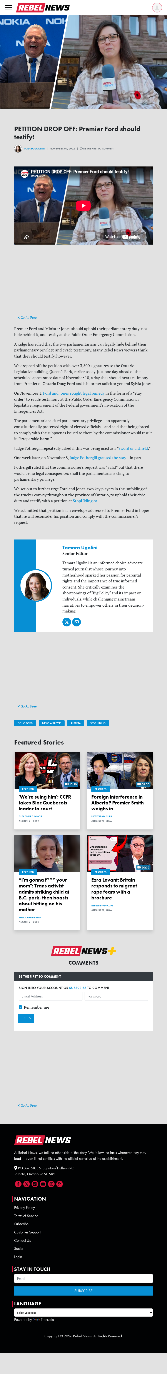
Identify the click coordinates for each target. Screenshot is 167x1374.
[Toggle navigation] (8, 7)
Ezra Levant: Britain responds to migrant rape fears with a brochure (114, 889)
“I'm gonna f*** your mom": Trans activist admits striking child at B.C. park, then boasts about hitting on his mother (44, 895)
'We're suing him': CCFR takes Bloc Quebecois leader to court (45, 803)
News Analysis (51, 723)
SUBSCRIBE (77, 988)
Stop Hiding (97, 723)
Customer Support (27, 1232)
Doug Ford (25, 723)
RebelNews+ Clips (102, 905)
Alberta (76, 723)
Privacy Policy (24, 1207)
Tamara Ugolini (34, 148)
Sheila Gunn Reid (30, 917)
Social (18, 1248)
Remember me (36, 1007)
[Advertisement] (83, 283)
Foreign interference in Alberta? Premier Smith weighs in (117, 803)
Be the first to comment (98, 148)
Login (18, 1256)
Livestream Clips (101, 816)
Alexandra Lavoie (30, 816)
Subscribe (21, 1223)
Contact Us (22, 1240)
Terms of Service (26, 1215)
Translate (47, 1319)
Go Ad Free (28, 318)
